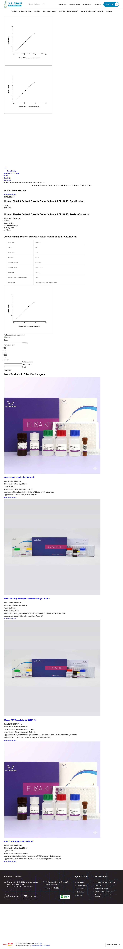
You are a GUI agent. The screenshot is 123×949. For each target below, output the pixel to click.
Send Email (110, 4)
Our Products (87, 4)
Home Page (62, 4)
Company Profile (74, 4)
